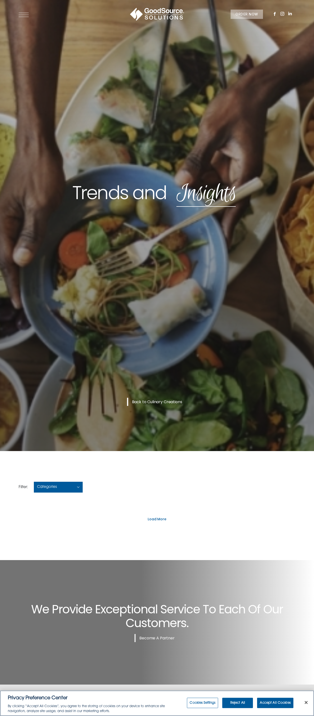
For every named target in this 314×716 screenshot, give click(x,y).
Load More (157, 519)
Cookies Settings (202, 702)
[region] (157, 703)
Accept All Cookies (275, 702)
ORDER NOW (247, 14)
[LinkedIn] (290, 14)
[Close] (306, 702)
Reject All (237, 702)
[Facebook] (275, 14)
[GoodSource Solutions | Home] (157, 14)
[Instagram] (282, 14)
